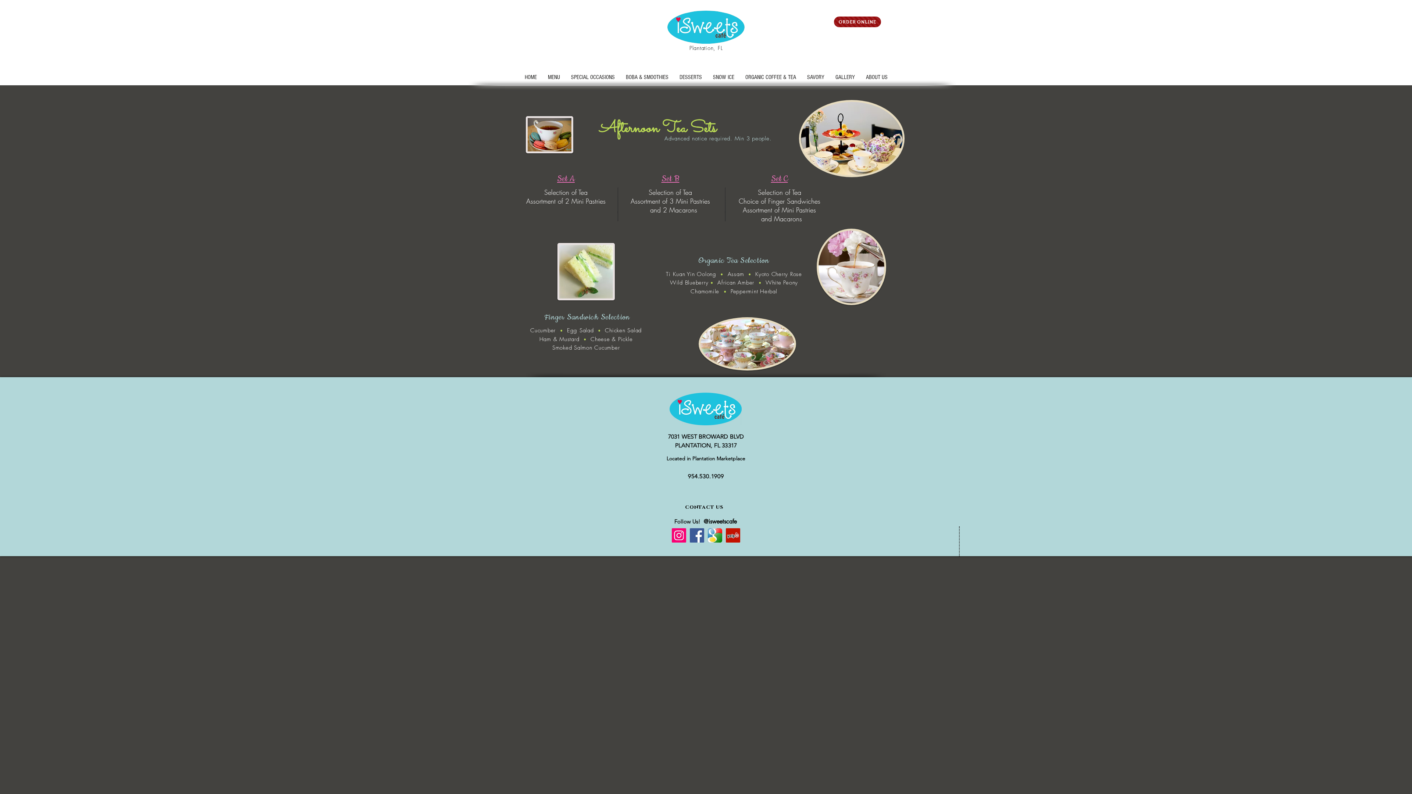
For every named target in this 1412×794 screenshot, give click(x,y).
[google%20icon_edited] (715, 535)
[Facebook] (697, 535)
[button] (593, 77)
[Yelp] (733, 535)
